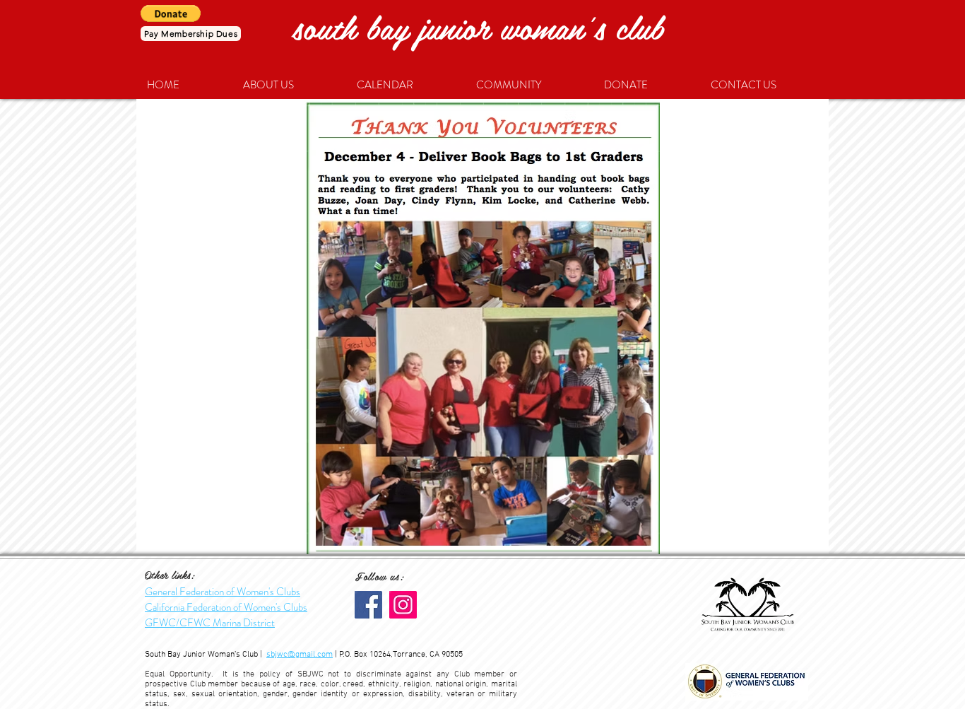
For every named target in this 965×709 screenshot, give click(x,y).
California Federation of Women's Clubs (226, 607)
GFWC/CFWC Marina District (210, 623)
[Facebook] (368, 605)
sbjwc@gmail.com (299, 655)
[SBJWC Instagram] (403, 605)
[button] (171, 13)
